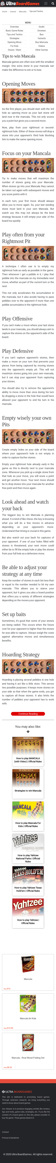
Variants (42, 38)
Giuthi (41, 26)
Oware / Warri (14, 50)
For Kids (14, 46)
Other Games (41, 50)
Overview (14, 26)
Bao (41, 34)
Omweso (41, 30)
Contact (5, 1132)
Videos (41, 46)
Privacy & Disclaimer (10, 1138)
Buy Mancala (41, 42)
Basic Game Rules (14, 30)
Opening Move (14, 42)
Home (4, 11)
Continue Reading (28, 713)
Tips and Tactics (14, 34)
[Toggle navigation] (46, 3)
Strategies (14, 38)
